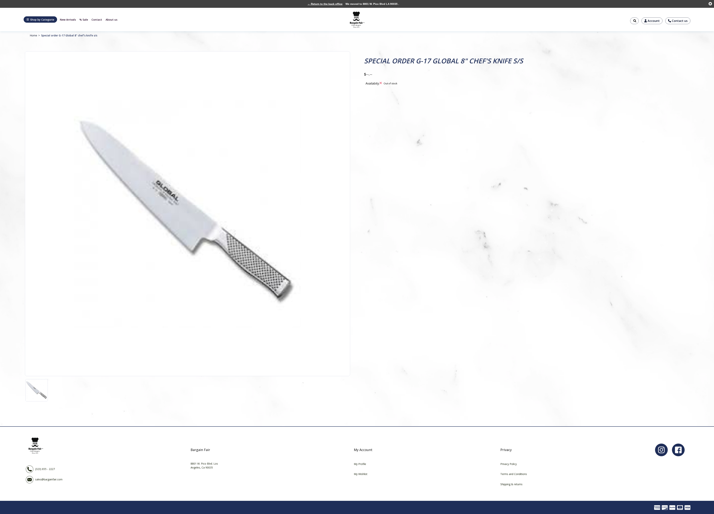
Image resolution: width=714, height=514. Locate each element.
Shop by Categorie (42, 19)
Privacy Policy (508, 464)
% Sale (83, 19)
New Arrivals (68, 19)
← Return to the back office (325, 3)
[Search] (634, 20)
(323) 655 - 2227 (45, 469)
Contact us (679, 21)
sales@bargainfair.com (48, 479)
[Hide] (710, 3)
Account (653, 21)
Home (33, 35)
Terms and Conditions (513, 474)
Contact (96, 19)
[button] (40, 19)
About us (111, 19)
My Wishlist (360, 474)
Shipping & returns (511, 484)
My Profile (360, 464)
